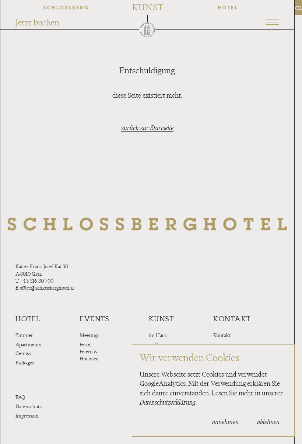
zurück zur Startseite (147, 127)
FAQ (20, 397)
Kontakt (222, 335)
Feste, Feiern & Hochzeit (89, 351)
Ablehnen (268, 421)
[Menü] (220, 22)
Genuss (23, 353)
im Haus (157, 335)
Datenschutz (27, 406)
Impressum (27, 415)
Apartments (27, 344)
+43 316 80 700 (36, 280)
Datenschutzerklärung (168, 402)
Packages (24, 362)
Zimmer (24, 335)
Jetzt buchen (37, 22)
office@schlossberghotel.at (47, 287)
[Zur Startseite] (147, 30)
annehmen (225, 421)
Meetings (89, 335)
